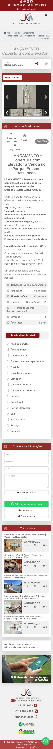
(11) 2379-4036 (38, 5)
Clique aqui (9, 647)
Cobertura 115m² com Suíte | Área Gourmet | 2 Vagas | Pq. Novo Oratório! (25, 535)
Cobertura (30, 36)
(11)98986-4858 (28, 9)
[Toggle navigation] (45, 14)
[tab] (12, 77)
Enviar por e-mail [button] (27, 492)
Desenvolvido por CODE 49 (26, 747)
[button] (7, 97)
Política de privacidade (27, 744)
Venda (17, 33)
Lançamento (28, 33)
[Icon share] (21, 1)
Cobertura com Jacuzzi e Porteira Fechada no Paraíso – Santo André (25, 576)
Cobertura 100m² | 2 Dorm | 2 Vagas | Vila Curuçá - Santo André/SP (23, 556)
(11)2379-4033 (18, 5)
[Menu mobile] (26, 18)
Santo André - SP (14, 36)
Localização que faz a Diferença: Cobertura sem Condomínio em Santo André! (24, 597)
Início (8, 33)
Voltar (46, 39)
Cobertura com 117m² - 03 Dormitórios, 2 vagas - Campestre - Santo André (23, 617)
